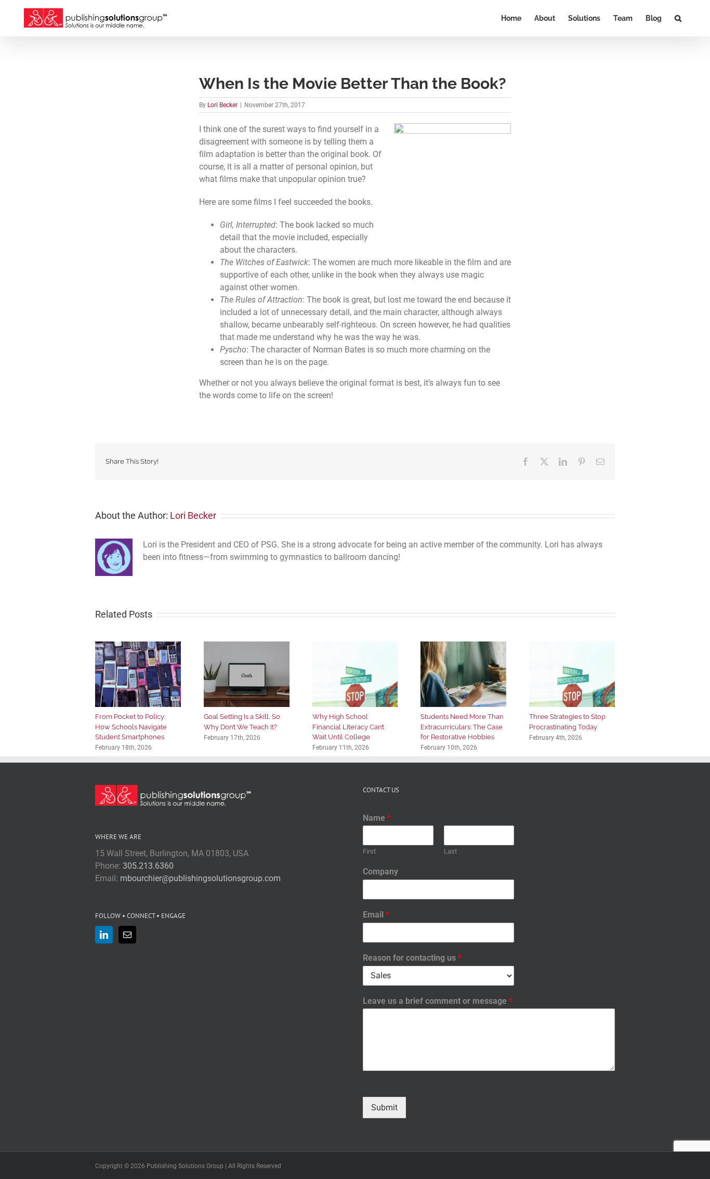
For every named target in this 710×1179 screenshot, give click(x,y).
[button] (678, 18)
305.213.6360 (148, 866)
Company (380, 871)
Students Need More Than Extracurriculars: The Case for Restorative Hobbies (462, 727)
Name (377, 818)
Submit (384, 1107)
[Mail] (127, 935)
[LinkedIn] (104, 935)
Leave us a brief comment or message (437, 1001)
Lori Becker (222, 105)
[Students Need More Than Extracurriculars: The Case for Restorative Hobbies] (463, 646)
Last (450, 851)
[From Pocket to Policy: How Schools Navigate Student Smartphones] (138, 646)
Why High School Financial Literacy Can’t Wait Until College (348, 727)
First (369, 851)
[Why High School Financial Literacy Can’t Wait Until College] (355, 646)
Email (376, 915)
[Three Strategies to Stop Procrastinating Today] (572, 646)
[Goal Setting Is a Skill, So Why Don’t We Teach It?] (247, 646)
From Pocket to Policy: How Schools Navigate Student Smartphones (131, 727)
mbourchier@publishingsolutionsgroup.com (200, 878)
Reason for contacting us (412, 958)
